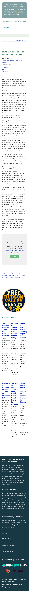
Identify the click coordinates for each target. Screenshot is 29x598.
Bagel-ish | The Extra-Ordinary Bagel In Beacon (23, 330)
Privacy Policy (7, 538)
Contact (5, 533)
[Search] (11, 27)
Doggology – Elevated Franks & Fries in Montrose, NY (6, 390)
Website (6, 67)
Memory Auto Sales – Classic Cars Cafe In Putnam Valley (14, 330)
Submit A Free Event (9, 545)
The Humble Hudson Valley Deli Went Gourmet (6, 329)
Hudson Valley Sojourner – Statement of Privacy (14, 250)
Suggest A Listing (8, 551)
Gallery (5, 69)
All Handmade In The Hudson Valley (12, 273)
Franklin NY (18, 275)
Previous (18, 40)
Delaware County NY (8, 275)
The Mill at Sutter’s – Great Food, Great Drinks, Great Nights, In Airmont (14, 393)
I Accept (14, 256)
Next (23, 40)
